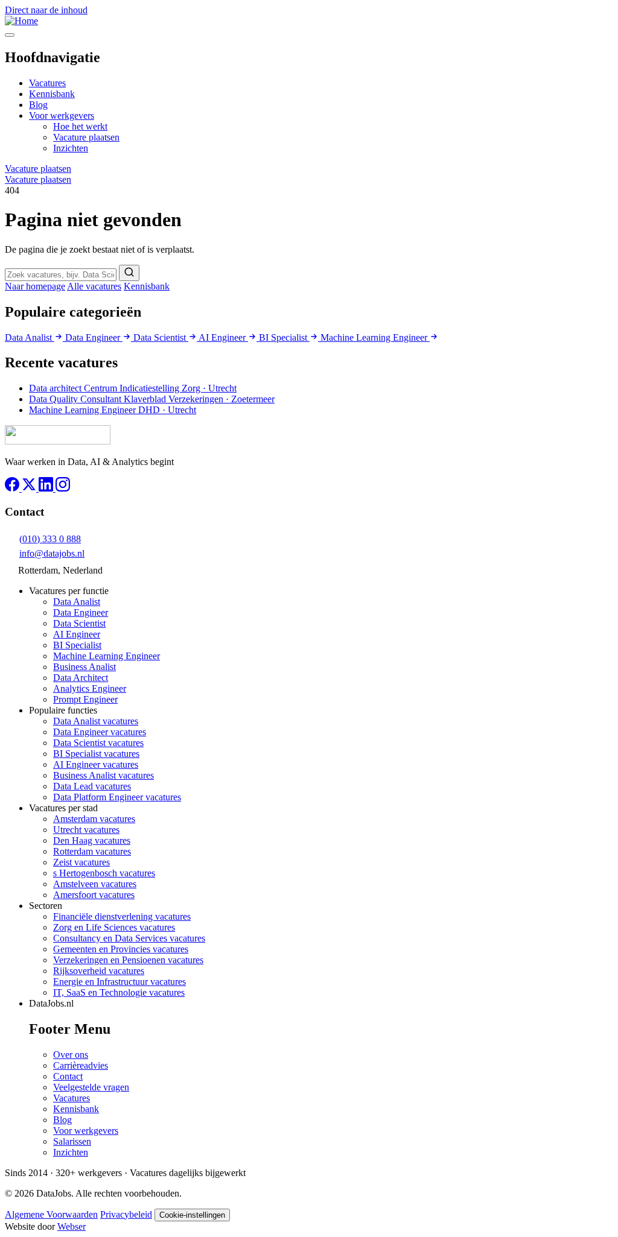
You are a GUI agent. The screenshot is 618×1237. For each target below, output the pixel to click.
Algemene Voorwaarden (51, 1214)
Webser (71, 1226)
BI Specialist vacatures (96, 753)
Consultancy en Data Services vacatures (129, 938)
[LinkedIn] (47, 488)
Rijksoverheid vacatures (98, 971)
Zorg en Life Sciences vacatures (114, 927)
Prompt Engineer (85, 699)
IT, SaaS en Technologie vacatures (119, 992)
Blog (38, 105)
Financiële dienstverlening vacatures (122, 916)
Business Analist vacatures (103, 775)
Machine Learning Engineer (375, 337)
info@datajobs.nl (51, 553)
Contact (68, 1076)
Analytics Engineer (89, 688)
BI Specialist (284, 337)
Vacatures (47, 83)
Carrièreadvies (80, 1065)
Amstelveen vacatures (94, 884)
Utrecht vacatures (86, 829)
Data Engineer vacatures (99, 732)
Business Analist (84, 667)
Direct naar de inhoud (46, 10)
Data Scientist (160, 337)
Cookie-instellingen (192, 1215)
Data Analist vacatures (95, 721)
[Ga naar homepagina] (57, 441)
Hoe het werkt (80, 126)
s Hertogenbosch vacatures (104, 873)
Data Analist (29, 337)
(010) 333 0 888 (50, 539)
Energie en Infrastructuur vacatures (119, 981)
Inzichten (70, 148)
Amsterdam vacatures (94, 819)
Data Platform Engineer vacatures (117, 797)
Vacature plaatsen (86, 137)
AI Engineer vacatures (95, 764)
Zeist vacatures (81, 862)
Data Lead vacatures (92, 786)
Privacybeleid (126, 1214)
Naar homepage (35, 286)
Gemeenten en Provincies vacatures (120, 949)
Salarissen (72, 1141)
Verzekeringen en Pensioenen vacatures (128, 960)
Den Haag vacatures (91, 840)
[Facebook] (13, 488)
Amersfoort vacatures (94, 895)
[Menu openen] (9, 35)
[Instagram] (63, 488)
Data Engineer (94, 337)
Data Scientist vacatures (98, 743)
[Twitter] (30, 488)
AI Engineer (223, 337)
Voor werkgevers (61, 115)
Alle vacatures (94, 286)
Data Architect (80, 677)
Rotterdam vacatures (92, 851)
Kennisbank (52, 94)
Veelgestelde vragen (91, 1087)
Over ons (70, 1054)
